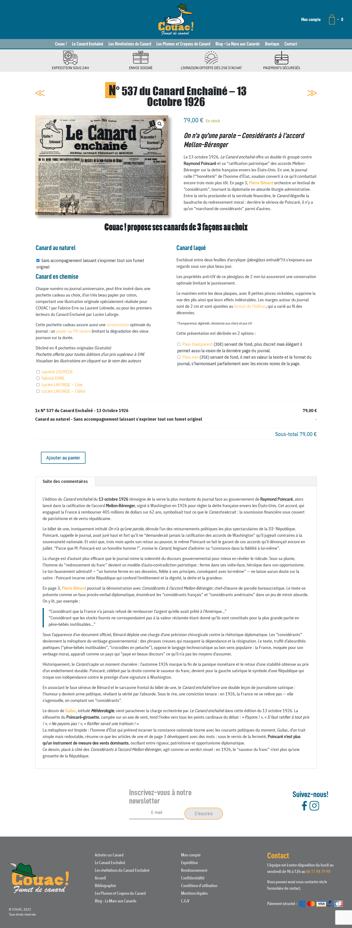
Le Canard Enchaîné (87, 44)
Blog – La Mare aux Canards (238, 44)
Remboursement (194, 871)
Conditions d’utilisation (199, 886)
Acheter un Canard (109, 855)
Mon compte (311, 19)
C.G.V (185, 901)
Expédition (189, 863)
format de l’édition (250, 306)
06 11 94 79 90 (318, 872)
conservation (118, 324)
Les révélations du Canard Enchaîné (122, 871)
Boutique (272, 44)
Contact (290, 44)
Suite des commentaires (65, 481)
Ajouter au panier (63, 457)
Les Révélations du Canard (129, 44)
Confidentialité (192, 878)
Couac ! (61, 44)
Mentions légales (194, 894)
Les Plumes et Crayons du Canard (183, 44)
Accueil (100, 878)
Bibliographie (105, 886)
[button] (159, 124)
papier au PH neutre (73, 331)
